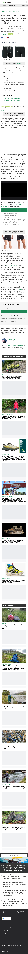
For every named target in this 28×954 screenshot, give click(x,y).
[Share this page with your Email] (9, 37)
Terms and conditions (7, 924)
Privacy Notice (19, 317)
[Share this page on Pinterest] (7, 37)
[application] (14, 190)
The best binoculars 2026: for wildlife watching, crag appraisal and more (12, 101)
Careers (3, 939)
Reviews (11, 34)
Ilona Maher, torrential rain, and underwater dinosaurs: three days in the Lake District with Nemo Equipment (14, 876)
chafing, (20, 289)
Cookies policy (5, 933)
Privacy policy (5, 930)
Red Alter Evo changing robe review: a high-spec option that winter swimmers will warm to (14, 884)
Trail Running (4, 11)
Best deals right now (13, 5)
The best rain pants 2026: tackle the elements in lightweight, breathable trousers (14, 97)
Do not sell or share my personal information (12, 945)
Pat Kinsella (17, 33)
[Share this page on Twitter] (4, 37)
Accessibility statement (7, 936)
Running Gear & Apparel (14, 11)
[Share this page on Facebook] (2, 37)
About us (4, 942)
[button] (2, 2)
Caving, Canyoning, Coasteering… (15, 345)
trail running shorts (11, 265)
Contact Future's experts (7, 927)
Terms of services (17, 315)
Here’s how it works (13, 42)
